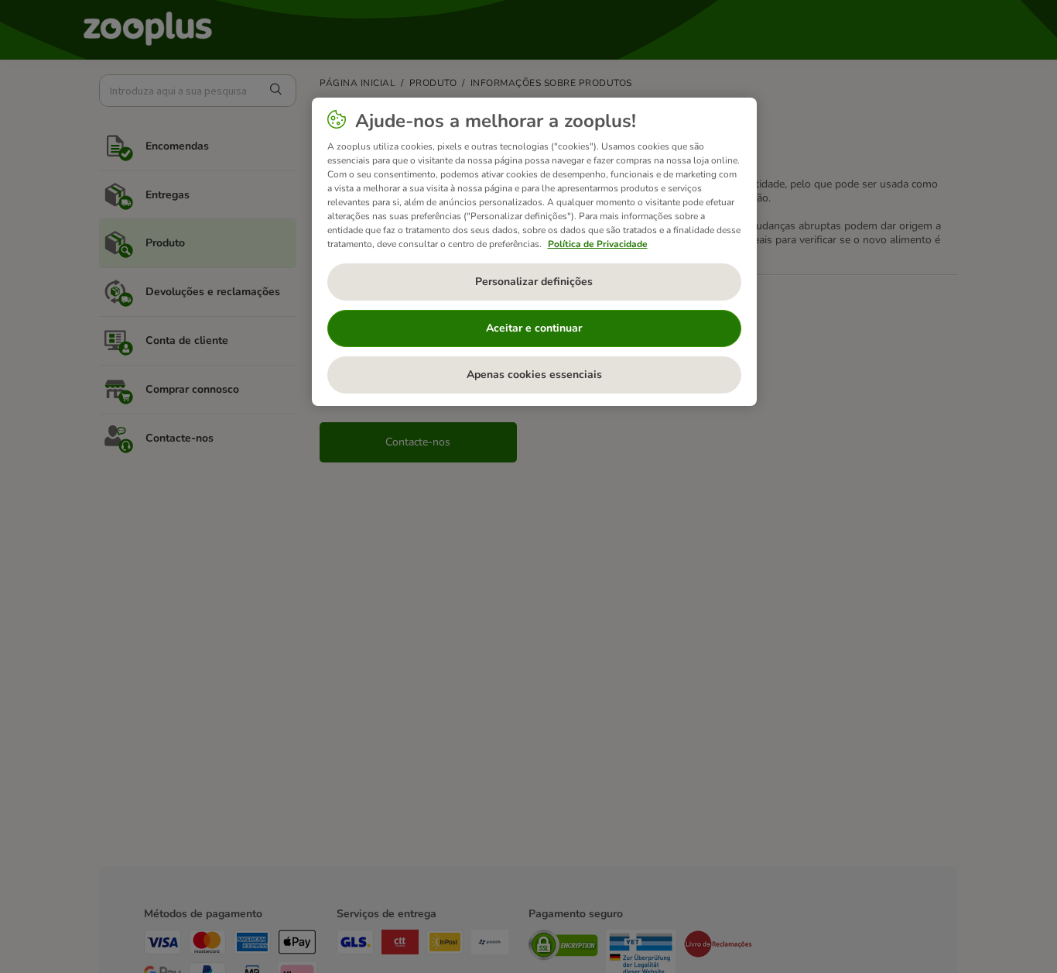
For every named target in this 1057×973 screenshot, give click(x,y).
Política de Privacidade (598, 244)
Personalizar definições (534, 281)
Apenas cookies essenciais (534, 374)
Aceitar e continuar (534, 328)
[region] (534, 252)
